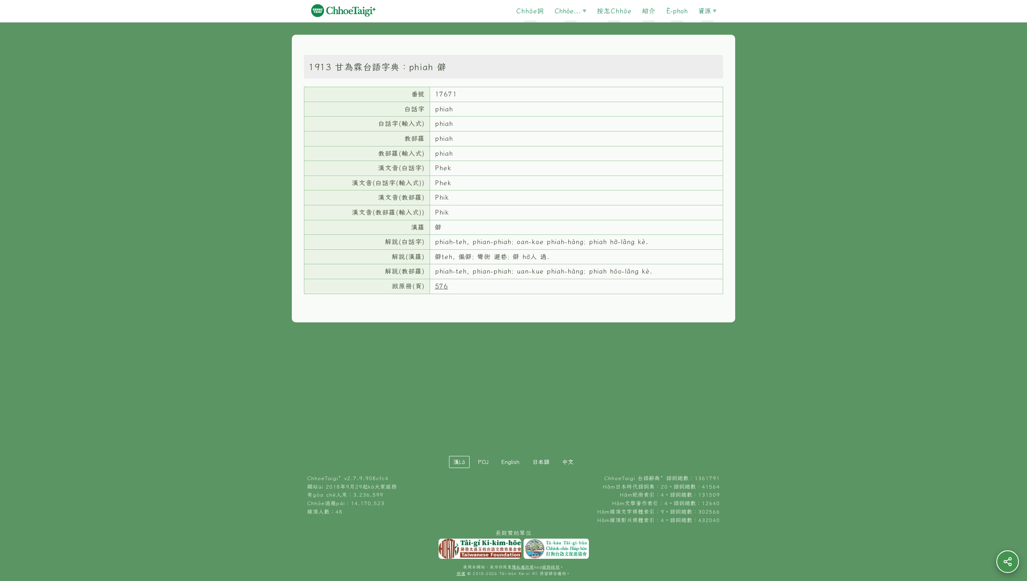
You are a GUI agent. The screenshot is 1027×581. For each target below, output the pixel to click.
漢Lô (459, 462)
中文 (568, 462)
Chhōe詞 (530, 11)
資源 (704, 11)
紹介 (649, 11)
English (510, 462)
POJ (483, 462)
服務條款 (551, 567)
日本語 (540, 462)
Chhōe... (568, 11)
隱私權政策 (523, 567)
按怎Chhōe (614, 11)
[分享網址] (1007, 561)
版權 (461, 573)
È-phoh (677, 11)
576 (441, 286)
